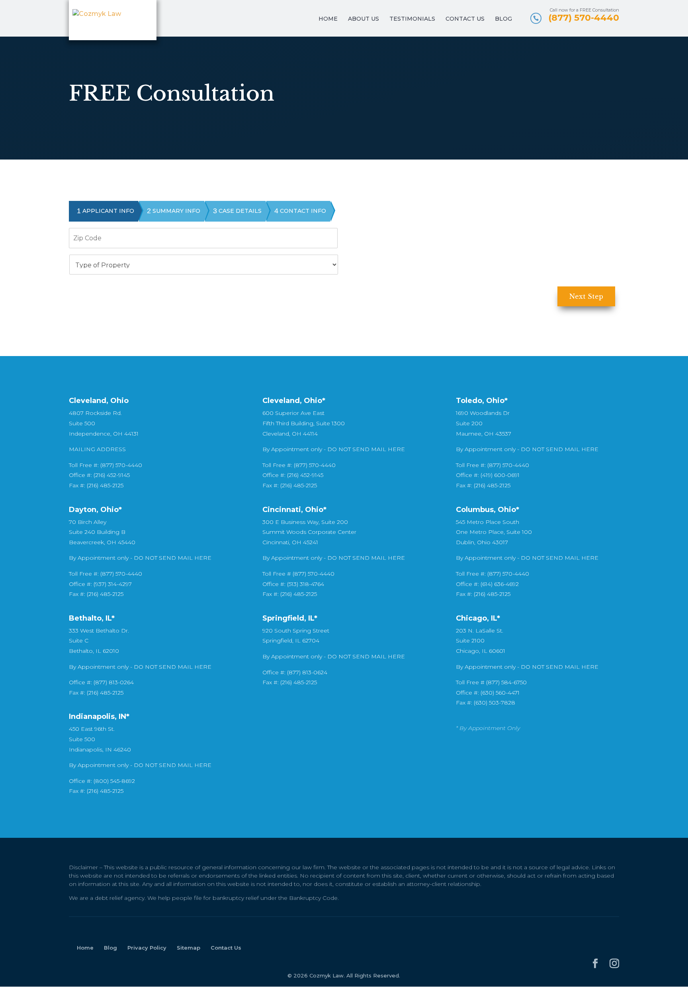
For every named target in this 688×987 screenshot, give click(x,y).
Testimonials (412, 19)
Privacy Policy (146, 947)
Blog (503, 19)
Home (328, 19)
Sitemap (188, 947)
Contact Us (465, 19)
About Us (363, 19)
